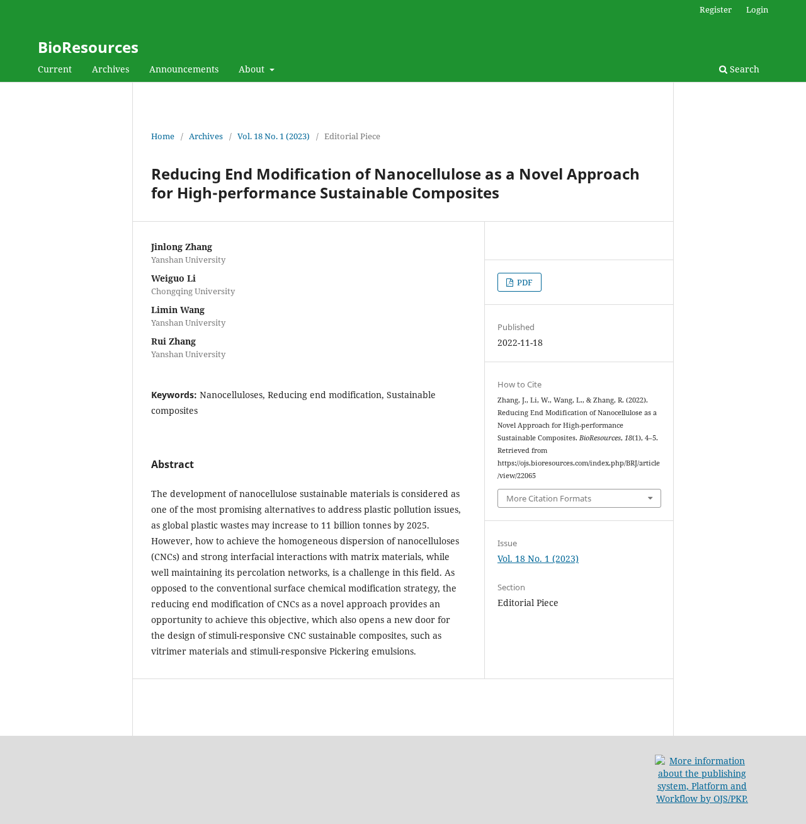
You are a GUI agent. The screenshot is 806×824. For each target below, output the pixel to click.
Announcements (184, 69)
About (253, 69)
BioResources (88, 47)
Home (162, 136)
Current (55, 69)
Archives (110, 69)
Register (716, 9)
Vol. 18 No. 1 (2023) (273, 136)
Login (757, 9)
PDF (524, 282)
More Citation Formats (548, 498)
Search (743, 69)
